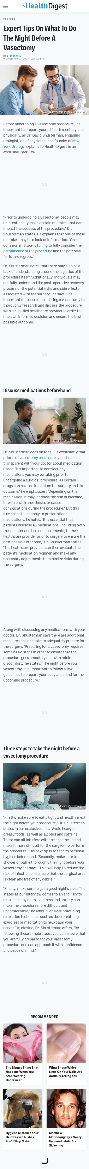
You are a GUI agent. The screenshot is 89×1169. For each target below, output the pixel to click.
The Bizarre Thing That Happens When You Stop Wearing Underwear (22, 1073)
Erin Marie (14, 55)
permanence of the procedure (27, 251)
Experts (9, 19)
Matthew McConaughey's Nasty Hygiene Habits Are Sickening (65, 1139)
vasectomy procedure (37, 457)
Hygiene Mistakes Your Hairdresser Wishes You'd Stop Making (22, 1137)
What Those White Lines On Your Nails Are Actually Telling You (65, 1071)
